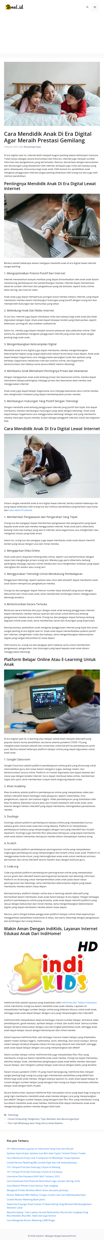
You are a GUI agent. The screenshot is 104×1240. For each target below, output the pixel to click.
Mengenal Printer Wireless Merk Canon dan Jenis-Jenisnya (37, 1190)
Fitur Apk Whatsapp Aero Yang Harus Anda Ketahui (35, 1123)
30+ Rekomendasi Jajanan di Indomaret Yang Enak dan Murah (40, 1148)
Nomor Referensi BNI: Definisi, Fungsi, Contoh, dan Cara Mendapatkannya (46, 1194)
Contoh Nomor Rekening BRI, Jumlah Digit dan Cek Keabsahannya (42, 1162)
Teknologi (13, 1114)
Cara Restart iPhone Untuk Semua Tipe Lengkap (32, 1185)
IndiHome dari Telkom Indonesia (79, 1002)
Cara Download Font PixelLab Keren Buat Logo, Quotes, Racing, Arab (43, 1181)
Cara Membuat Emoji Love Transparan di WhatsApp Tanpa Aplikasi (43, 1157)
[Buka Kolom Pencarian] (87, 7)
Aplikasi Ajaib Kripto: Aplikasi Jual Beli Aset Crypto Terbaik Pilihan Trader (46, 1153)
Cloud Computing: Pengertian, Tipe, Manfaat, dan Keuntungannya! (43, 1118)
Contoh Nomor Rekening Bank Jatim (26, 1199)
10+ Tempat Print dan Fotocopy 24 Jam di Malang (33, 1167)
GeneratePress (69, 1235)
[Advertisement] (52, 35)
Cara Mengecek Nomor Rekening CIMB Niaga (31, 1220)
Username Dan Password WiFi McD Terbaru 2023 (33, 1176)
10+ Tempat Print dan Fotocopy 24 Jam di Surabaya (34, 1171)
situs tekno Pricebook (20, 510)
